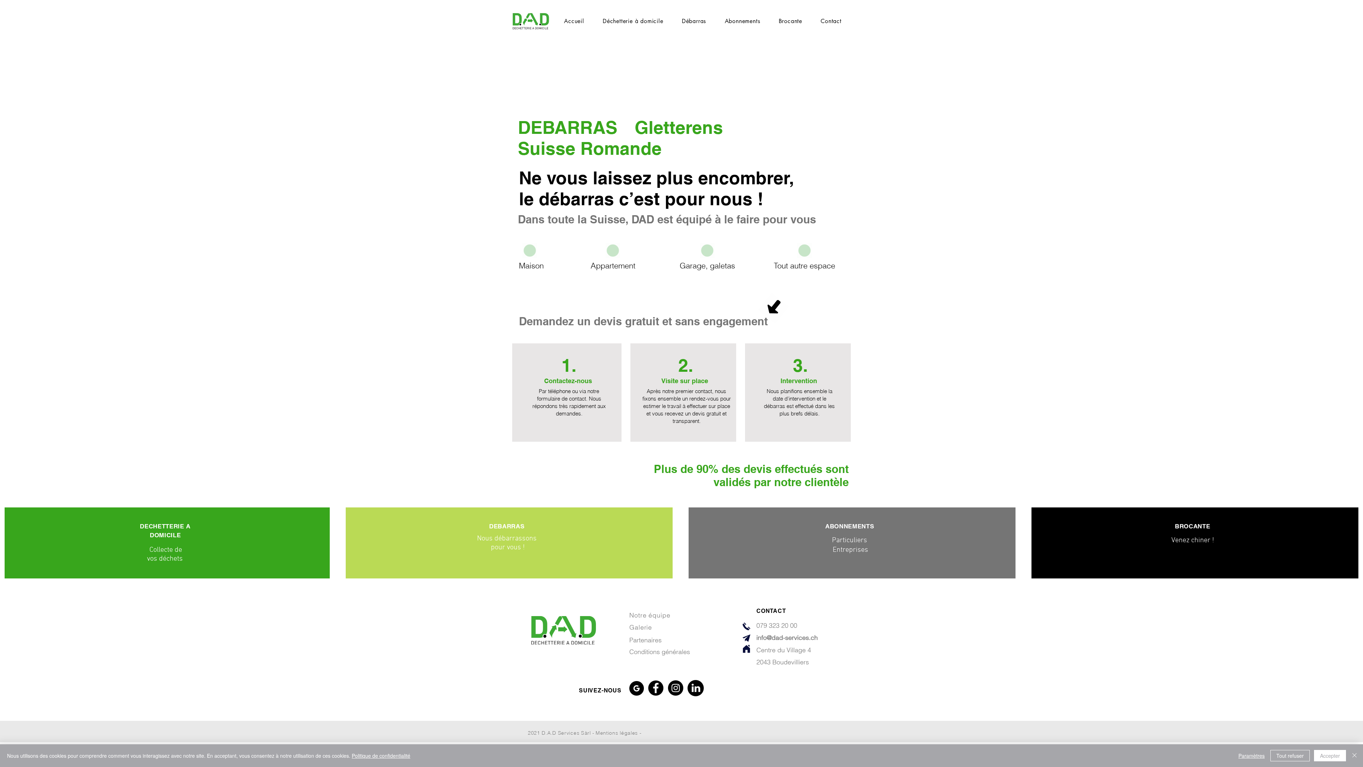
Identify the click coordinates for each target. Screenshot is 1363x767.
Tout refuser (1290, 755)
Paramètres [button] (1251, 755)
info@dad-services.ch (787, 637)
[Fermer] (1354, 755)
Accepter (1330, 755)
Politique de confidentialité (381, 755)
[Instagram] (675, 688)
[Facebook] (655, 688)
